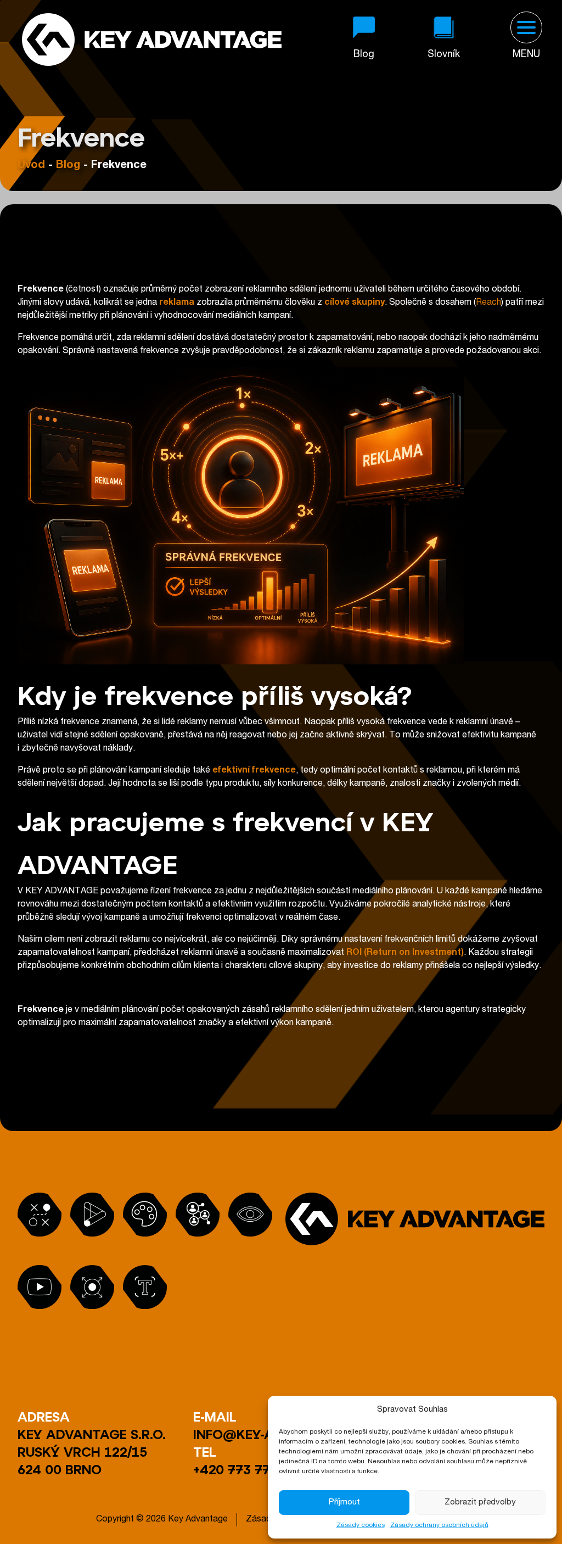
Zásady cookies (360, 1525)
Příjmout (344, 1502)
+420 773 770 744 (250, 1469)
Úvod (31, 165)
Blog (68, 165)
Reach (488, 303)
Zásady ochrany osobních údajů (439, 1525)
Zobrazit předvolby (480, 1502)
